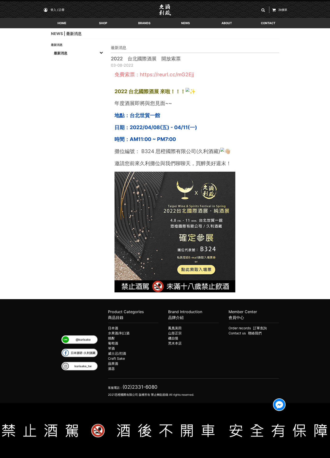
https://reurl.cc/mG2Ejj (167, 74)
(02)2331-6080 (140, 387)
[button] (264, 9)
